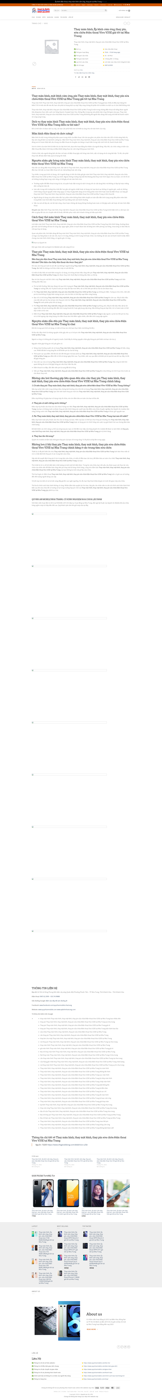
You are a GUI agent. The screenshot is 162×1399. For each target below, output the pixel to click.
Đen (78, 73)
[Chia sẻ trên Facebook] (75, 77)
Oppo (83, 5)
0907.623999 (109, 65)
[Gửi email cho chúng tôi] (129, 4)
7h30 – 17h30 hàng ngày (112, 52)
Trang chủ (36, 23)
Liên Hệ (110, 5)
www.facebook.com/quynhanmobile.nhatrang (55, 1005)
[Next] (129, 1200)
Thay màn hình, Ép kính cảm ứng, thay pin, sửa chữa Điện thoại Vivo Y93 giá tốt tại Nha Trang (110, 1161)
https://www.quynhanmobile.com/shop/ (95, 1379)
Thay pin (80, 1391)
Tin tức (86, 1391)
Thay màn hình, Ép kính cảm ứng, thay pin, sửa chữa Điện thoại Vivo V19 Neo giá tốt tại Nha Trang (92, 1212)
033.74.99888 (55, 996)
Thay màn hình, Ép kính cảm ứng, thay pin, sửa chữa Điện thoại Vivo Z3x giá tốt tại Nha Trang (45, 1161)
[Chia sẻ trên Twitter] (79, 77)
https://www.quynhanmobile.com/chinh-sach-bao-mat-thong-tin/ (104, 1376)
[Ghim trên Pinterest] (85, 77)
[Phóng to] (34, 64)
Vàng (92, 73)
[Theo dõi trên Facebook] (123, 4)
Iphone (78, 5)
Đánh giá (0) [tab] (41, 88)
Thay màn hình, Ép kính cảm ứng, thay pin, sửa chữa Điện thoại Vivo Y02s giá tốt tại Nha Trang (117, 1212)
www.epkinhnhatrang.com (66, 1010)
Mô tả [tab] (34, 88)
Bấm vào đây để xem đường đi (56, 1001)
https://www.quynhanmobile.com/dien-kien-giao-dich (100, 1366)
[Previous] (31, 1200)
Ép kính (64, 1391)
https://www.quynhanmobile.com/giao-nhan (98, 1369)
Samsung (89, 5)
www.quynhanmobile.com (47, 1010)
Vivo (46, 23)
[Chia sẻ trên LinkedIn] (89, 77)
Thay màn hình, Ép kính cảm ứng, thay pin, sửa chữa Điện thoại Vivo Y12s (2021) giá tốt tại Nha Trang (67, 1212)
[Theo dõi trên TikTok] (121, 1346)
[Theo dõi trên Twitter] (127, 4)
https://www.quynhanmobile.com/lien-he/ (97, 1363)
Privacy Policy (103, 1391)
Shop (96, 1391)
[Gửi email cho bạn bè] (82, 77)
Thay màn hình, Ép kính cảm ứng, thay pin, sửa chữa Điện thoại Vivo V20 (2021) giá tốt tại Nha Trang (42, 1212)
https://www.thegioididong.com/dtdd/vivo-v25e (67, 1144)
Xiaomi (96, 5)
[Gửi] (105, 10)
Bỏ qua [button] (104, 2)
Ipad (72, 5)
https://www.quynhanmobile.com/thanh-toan (98, 1372)
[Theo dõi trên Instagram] (125, 4)
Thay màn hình (72, 1391)
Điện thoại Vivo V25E (85, 73)
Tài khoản (103, 5)
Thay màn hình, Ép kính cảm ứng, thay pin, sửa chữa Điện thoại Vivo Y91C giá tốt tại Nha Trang (78, 1161)
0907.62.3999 (44, 996)
